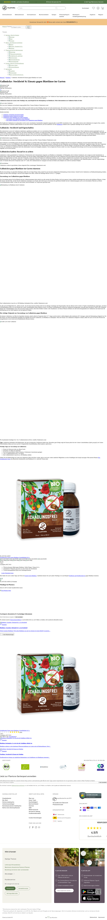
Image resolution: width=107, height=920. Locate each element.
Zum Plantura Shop (6, 590)
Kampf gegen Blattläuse (31, 575)
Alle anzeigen (9, 874)
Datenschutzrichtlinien (15, 619)
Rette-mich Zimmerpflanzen (11, 807)
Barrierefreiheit (33, 804)
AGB (30, 807)
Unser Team (32, 800)
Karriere (31, 806)
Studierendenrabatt (35, 813)
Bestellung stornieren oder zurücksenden (17, 870)
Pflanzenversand (58, 804)
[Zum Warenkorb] (103, 8)
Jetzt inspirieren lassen (64, 890)
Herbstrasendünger (8, 804)
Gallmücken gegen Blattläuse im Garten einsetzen (15, 117)
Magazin (4, 26)
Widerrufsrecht (33, 809)
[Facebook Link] (30, 827)
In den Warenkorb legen (7, 573)
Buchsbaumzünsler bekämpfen (11, 806)
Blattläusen (59, 124)
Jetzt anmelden (18, 617)
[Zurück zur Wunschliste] (93, 8)
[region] (53, 767)
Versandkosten (12, 736)
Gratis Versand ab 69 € (54, 2)
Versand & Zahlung (34, 811)
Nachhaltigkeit (33, 802)
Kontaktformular (23, 888)
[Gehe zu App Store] (86, 898)
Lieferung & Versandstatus (12, 865)
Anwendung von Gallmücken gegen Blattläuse (17, 119)
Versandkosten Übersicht (60, 802)
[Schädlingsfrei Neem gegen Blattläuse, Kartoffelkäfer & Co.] (47, 554)
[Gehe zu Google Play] (86, 892)
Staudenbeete (6, 798)
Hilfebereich (10, 888)
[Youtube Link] (39, 827)
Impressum (101, 917)
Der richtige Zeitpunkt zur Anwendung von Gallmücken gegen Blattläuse (24, 120)
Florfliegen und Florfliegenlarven (77, 575)
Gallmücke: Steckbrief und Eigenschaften (13, 114)
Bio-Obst (5, 800)
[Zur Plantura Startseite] (8, 9)
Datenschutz (93, 917)
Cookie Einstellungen (35, 818)
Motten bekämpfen (8, 802)
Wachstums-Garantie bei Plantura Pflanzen (17, 867)
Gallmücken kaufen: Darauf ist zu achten (13, 116)
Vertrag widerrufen (12, 893)
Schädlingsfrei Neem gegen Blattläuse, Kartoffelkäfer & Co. (15, 557)
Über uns (31, 798)
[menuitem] (7, 14)
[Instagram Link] (36, 827)
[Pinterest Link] (33, 827)
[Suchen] (56, 8)
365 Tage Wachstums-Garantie (94, 2)
